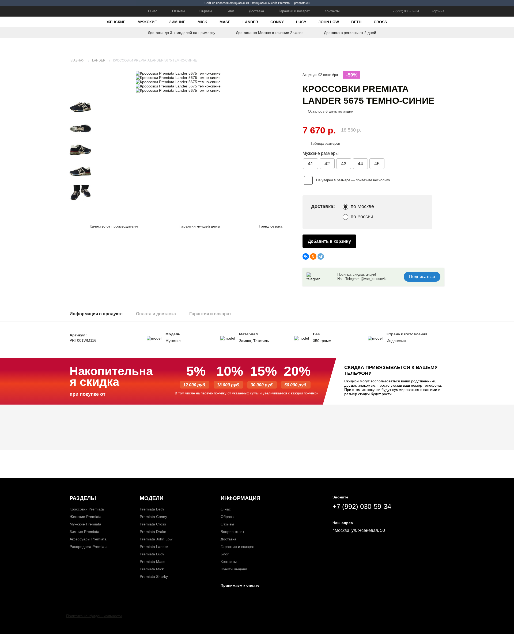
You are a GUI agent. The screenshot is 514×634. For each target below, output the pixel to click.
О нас (152, 11)
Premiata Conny (153, 516)
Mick (202, 22)
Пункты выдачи (234, 569)
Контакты (331, 11)
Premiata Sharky (154, 576)
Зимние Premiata (84, 531)
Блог (230, 11)
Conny (277, 22)
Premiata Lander (154, 546)
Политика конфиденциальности (94, 616)
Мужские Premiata (85, 524)
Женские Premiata (85, 516)
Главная (77, 60)
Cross (380, 22)
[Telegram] (321, 256)
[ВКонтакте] (306, 256)
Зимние (177, 22)
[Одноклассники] (313, 256)
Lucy (301, 22)
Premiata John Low (156, 539)
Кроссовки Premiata (87, 509)
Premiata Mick (152, 569)
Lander (250, 22)
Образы (205, 11)
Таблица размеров (325, 143)
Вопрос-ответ (232, 531)
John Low (329, 22)
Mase (225, 22)
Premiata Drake (153, 531)
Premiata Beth (152, 509)
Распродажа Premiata (89, 546)
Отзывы (178, 11)
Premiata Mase (152, 561)
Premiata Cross (153, 524)
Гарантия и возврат (238, 546)
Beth (356, 22)
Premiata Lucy (152, 554)
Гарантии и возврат (294, 11)
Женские (116, 22)
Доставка (256, 11)
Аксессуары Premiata (88, 539)
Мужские (147, 22)
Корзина (438, 11)
